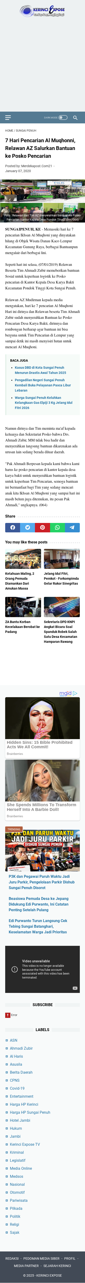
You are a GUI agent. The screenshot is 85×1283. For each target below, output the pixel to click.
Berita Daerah (21, 1072)
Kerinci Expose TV (25, 1144)
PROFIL (70, 1258)
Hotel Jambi (20, 1120)
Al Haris (16, 1056)
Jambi (15, 1136)
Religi (14, 1224)
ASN (13, 1040)
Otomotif (17, 1192)
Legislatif (18, 1160)
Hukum (16, 1128)
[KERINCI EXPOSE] (42, 11)
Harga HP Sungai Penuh (30, 1112)
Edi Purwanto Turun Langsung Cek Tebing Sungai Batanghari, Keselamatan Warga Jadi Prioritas (38, 926)
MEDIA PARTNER (26, 1266)
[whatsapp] (57, 527)
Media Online (21, 1168)
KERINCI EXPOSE (49, 1275)
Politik (15, 1216)
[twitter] (27, 527)
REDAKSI (12, 1258)
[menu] (11, 117)
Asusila (16, 1064)
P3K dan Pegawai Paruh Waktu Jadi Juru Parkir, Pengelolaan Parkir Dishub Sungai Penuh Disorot (42, 882)
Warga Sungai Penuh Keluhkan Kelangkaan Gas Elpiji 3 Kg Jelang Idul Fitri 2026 (43, 403)
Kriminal (17, 1152)
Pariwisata (19, 1200)
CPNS (15, 1080)
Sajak (14, 1232)
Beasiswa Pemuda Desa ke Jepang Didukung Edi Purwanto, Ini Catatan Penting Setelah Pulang (38, 904)
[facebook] (12, 527)
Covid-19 (17, 1088)
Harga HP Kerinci (24, 1104)
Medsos (16, 1176)
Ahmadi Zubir (21, 1048)
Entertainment (21, 1096)
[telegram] (72, 527)
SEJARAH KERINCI (57, 1266)
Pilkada (16, 1208)
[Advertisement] (42, 66)
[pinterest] (42, 527)
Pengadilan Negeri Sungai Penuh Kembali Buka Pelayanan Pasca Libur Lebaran (43, 385)
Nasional (17, 1184)
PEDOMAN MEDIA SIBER (41, 1258)
